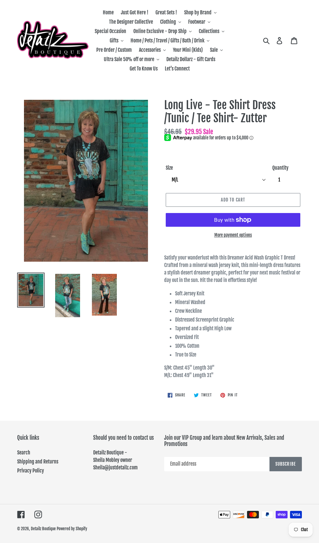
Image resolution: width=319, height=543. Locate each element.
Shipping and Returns (37, 461)
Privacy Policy (30, 471)
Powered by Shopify (72, 528)
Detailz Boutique (43, 528)
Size (169, 168)
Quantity (280, 168)
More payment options (233, 235)
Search (23, 452)
